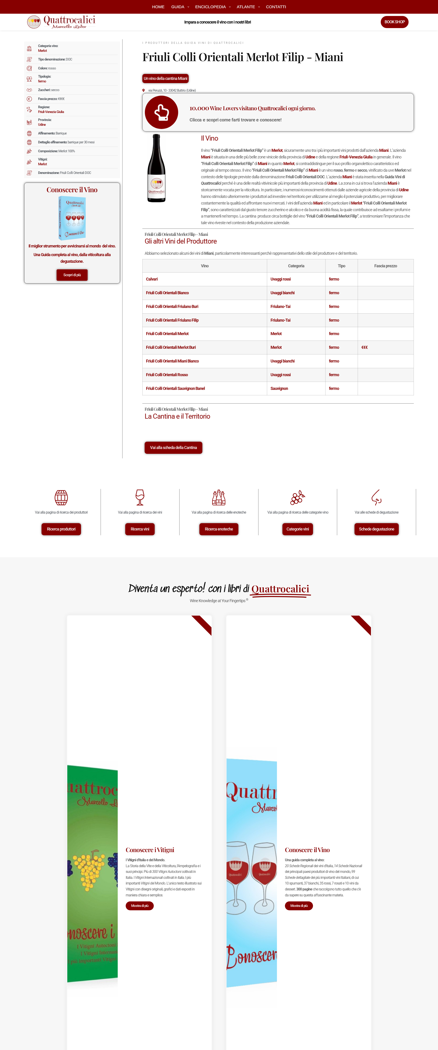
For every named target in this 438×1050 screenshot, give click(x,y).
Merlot (42, 51)
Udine (42, 125)
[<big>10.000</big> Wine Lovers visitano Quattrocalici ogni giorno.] (161, 112)
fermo (42, 81)
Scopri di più (72, 275)
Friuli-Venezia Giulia (51, 112)
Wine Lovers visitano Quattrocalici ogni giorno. (252, 108)
